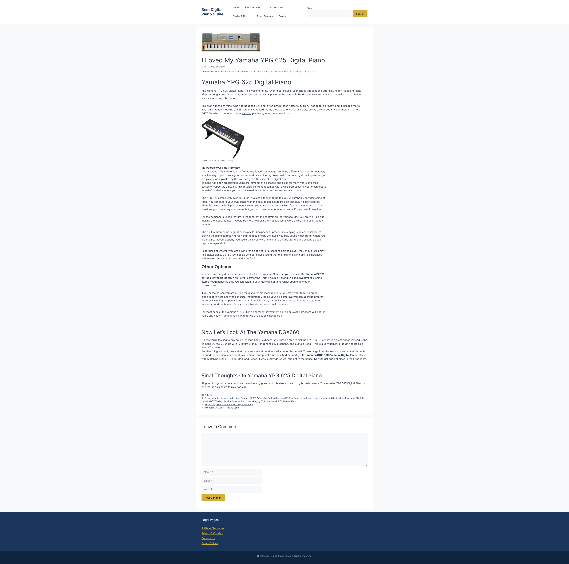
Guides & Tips (240, 16)
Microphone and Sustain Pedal (330, 398)
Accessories (276, 7)
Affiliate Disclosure (213, 528)
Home (236, 7)
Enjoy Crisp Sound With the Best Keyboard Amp (229, 404)
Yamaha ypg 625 (256, 401)
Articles (208, 395)
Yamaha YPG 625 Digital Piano (281, 401)
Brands (282, 16)
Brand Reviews (265, 16)
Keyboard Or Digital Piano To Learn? (222, 407)
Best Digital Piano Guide (212, 11)
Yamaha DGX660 (355, 398)
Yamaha (246, 113)
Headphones (307, 398)
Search (311, 8)
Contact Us (208, 538)
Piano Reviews (252, 7)
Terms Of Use (210, 543)
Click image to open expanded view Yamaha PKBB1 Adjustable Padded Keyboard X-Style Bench (252, 398)
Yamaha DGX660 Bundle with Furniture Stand (224, 401)
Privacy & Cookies (212, 533)
